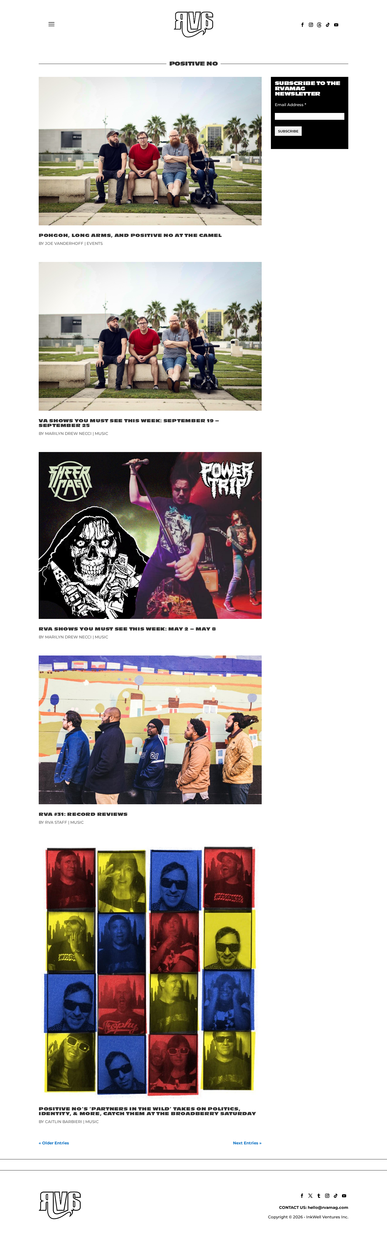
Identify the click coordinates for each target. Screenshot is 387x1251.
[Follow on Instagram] (311, 25)
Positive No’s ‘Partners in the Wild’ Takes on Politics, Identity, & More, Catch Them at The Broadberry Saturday (147, 1111)
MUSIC (101, 433)
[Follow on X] (310, 1196)
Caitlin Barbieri (63, 1121)
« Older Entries (54, 1142)
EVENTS (95, 243)
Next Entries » (247, 1142)
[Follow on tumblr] (319, 1196)
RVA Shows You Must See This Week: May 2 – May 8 (127, 629)
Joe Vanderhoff (64, 243)
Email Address (290, 104)
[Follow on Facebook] (302, 25)
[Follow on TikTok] (328, 25)
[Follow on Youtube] (336, 25)
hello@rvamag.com (328, 1207)
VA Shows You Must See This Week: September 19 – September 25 (129, 423)
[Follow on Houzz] (319, 25)
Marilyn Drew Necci (68, 433)
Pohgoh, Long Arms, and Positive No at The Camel (130, 235)
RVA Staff (56, 822)
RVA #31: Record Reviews (83, 814)
